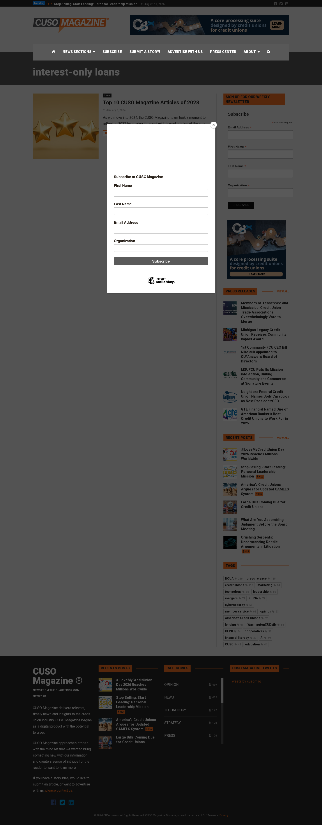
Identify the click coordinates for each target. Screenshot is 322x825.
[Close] (213, 125)
